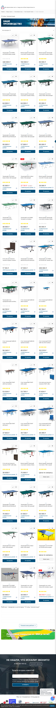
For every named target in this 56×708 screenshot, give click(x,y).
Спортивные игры (18, 11)
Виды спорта (9, 11)
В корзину (10, 69)
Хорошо (52, 705)
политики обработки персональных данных (27, 681)
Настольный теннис (29, 11)
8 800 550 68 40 (20, 664)
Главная (3, 11)
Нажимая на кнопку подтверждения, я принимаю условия (25, 680)
